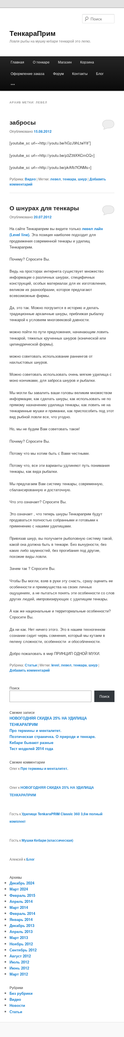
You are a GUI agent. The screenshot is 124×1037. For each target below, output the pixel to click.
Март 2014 (19, 907)
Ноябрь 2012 (21, 944)
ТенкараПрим (33, 33)
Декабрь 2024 (22, 883)
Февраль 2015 (22, 895)
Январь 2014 (21, 919)
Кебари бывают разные (31, 742)
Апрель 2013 (21, 931)
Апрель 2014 (21, 901)
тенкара (69, 179)
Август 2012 (20, 956)
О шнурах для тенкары (44, 207)
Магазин (65, 61)
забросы (23, 122)
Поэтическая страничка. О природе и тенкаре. (53, 736)
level (55, 665)
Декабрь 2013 (22, 925)
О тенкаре (41, 61)
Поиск (14, 687)
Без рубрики (21, 993)
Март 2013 (19, 937)
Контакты (80, 73)
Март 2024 (19, 889)
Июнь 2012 (19, 968)
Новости (17, 1005)
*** (13, 84)
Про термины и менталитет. (35, 730)
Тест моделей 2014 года (31, 748)
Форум (58, 73)
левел (55, 179)
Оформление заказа (27, 73)
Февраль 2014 (22, 913)
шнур (82, 179)
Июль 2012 (19, 962)
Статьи (31, 665)
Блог (100, 73)
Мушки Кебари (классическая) (47, 840)
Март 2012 (19, 974)
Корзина (87, 61)
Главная (17, 61)
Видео (30, 179)
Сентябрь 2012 (23, 950)
